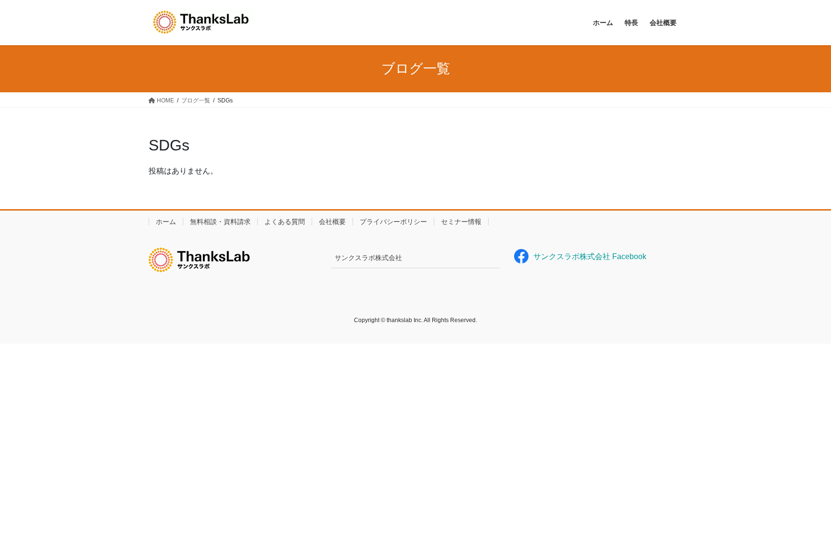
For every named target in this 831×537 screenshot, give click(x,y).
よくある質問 (284, 221)
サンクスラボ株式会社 (368, 258)
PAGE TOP (803, 512)
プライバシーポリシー (393, 221)
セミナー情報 (461, 221)
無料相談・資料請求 (220, 221)
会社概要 (332, 221)
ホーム (166, 221)
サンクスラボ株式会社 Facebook (589, 256)
